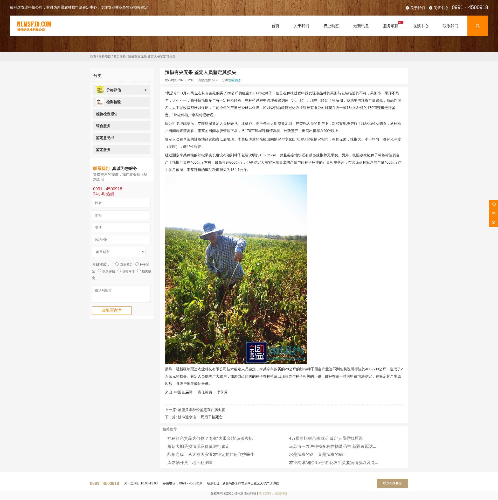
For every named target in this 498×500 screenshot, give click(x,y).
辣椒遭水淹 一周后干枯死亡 (200, 417)
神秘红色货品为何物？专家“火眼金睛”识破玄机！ (212, 438)
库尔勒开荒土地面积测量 (190, 462)
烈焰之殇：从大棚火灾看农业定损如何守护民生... (212, 454)
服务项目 (105, 56)
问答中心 (441, 8)
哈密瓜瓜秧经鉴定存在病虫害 (201, 410)
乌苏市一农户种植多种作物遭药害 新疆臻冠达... (332, 446)
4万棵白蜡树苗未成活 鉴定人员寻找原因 (326, 438)
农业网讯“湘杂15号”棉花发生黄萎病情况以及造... (333, 462)
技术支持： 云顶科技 (273, 493)
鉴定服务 (119, 56)
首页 (93, 56)
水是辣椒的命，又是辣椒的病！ (318, 454)
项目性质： (101, 264)
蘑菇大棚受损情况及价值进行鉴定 (198, 446)
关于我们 (417, 8)
